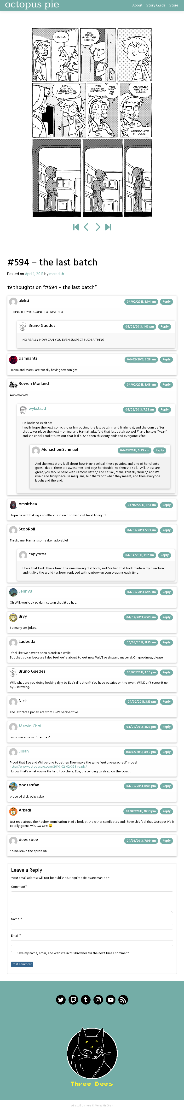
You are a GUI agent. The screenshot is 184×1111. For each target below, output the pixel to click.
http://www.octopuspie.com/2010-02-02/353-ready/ (48, 767)
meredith (56, 274)
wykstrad (37, 408)
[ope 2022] (108, 228)
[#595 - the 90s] (92, 122)
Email (14, 936)
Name (15, 919)
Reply (166, 301)
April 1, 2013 (34, 274)
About (137, 5)
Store (173, 5)
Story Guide (156, 5)
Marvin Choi (30, 726)
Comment (18, 887)
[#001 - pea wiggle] (76, 228)
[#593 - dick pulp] (86, 228)
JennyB (25, 591)
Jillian (24, 751)
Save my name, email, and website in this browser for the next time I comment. (73, 953)
